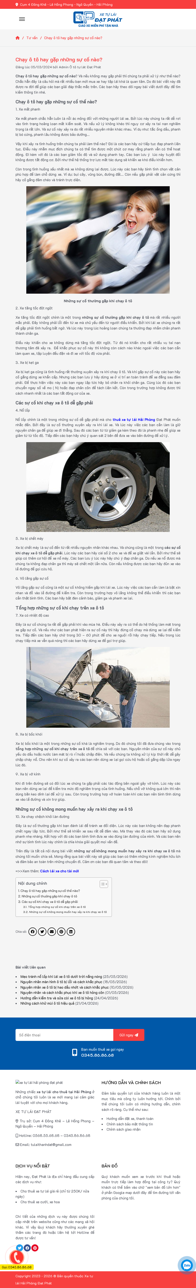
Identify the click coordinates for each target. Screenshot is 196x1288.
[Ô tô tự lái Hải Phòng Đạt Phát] (98, 18)
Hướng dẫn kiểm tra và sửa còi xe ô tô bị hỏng (57, 998)
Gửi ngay (127, 1035)
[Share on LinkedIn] (71, 932)
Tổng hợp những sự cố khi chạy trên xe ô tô (57, 907)
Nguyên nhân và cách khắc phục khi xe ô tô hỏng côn (62, 992)
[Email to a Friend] (52, 932)
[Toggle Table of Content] (101, 884)
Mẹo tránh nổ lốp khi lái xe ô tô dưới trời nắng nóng (61, 976)
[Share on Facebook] (32, 932)
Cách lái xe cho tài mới (59, 871)
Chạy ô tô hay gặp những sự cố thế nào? (50, 891)
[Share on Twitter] (42, 932)
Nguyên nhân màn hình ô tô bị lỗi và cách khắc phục (61, 981)
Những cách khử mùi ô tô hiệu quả (47, 1003)
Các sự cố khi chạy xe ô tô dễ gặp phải (50, 902)
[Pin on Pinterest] (61, 932)
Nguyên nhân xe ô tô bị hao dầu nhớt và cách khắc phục (65, 987)
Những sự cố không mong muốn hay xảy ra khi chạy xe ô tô (68, 912)
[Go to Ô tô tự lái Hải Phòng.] (21, 37)
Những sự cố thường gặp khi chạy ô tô (49, 896)
